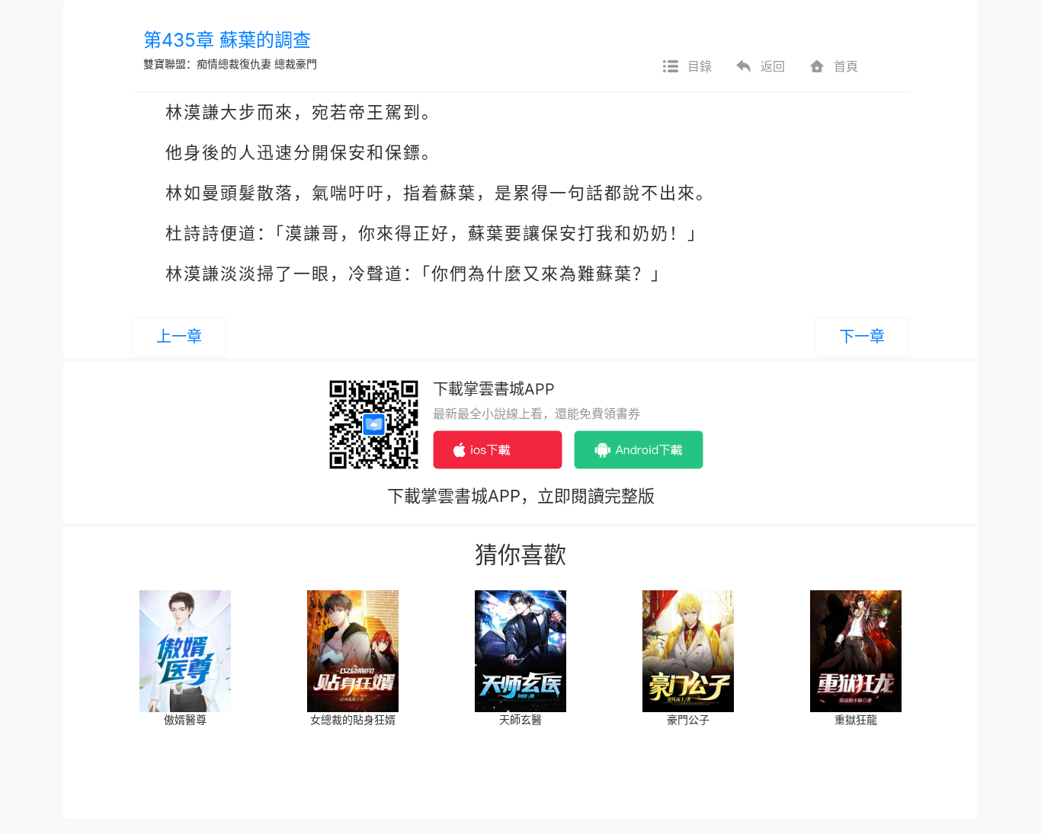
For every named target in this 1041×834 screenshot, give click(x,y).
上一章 (179, 337)
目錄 (699, 66)
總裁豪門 (295, 63)
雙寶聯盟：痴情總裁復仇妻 (207, 63)
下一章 (862, 337)
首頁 (846, 66)
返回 (773, 66)
